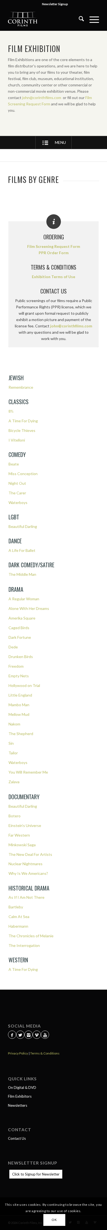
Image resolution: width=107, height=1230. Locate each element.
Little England (20, 695)
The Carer (17, 493)
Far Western (19, 835)
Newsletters (17, 1105)
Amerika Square (22, 618)
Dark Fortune (20, 637)
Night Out (17, 483)
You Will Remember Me (28, 772)
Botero (15, 815)
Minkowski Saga (22, 844)
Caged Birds (19, 627)
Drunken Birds (21, 656)
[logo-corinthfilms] (44, 20)
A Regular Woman (24, 598)
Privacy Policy (18, 1053)
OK (54, 1220)
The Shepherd (21, 733)
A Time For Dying (23, 420)
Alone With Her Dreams (29, 608)
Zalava (14, 781)
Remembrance (21, 387)
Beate (14, 464)
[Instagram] (28, 1035)
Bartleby (16, 907)
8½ (11, 411)
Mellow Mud (19, 714)
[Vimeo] (37, 1035)
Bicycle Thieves (22, 430)
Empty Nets (19, 675)
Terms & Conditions (45, 1053)
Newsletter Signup (55, 4)
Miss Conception (23, 473)
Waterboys (18, 502)
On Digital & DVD (22, 1087)
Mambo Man (19, 704)
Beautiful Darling (23, 526)
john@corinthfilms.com (42, 97)
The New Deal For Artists (30, 854)
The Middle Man (22, 574)
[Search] (78, 20)
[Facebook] (12, 1035)
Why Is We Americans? (28, 873)
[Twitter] (20, 1035)
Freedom (16, 666)
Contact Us (17, 1138)
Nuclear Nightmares (26, 863)
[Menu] (91, 20)
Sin (11, 743)
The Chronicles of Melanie (31, 935)
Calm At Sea (19, 916)
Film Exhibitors (20, 1096)
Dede (13, 647)
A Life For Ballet (22, 550)
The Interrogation (24, 945)
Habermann (18, 926)
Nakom (14, 724)
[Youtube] (45, 1035)
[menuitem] (55, 4)
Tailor (13, 752)
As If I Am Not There (26, 897)
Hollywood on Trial (24, 685)
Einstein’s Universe (25, 825)
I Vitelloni (17, 440)
